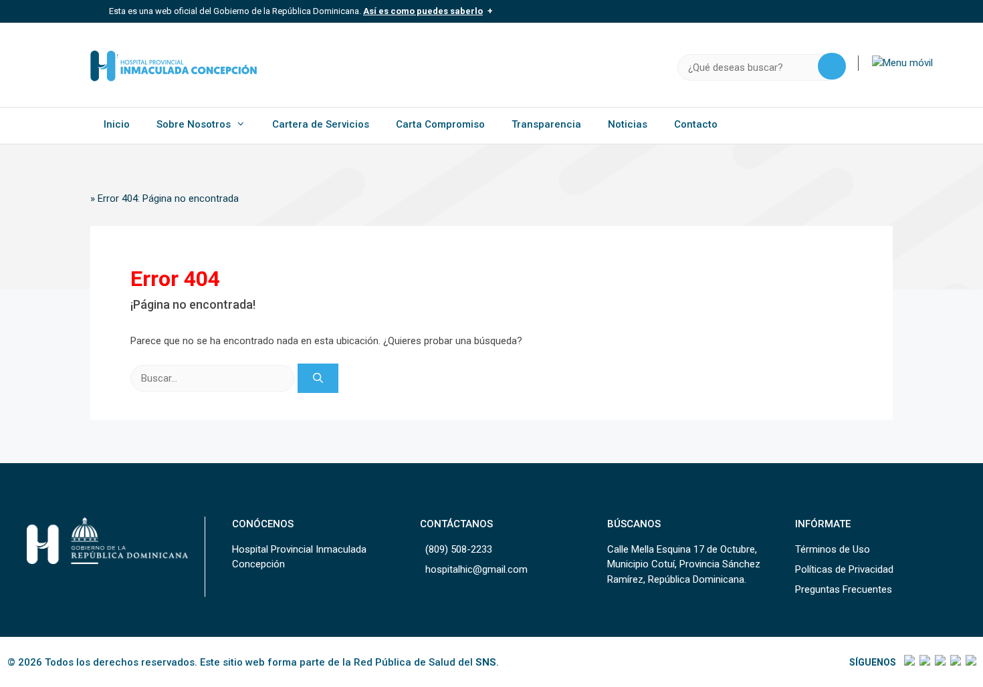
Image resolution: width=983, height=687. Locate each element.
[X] (923, 662)
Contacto (696, 124)
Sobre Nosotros (193, 124)
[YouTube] (970, 662)
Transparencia (546, 124)
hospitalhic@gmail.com (476, 569)
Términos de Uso (832, 549)
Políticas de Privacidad (844, 569)
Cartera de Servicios (320, 124)
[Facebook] (908, 662)
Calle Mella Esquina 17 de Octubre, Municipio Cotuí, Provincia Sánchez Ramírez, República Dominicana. (683, 564)
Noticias (627, 124)
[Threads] (954, 662)
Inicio (117, 124)
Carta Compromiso (440, 124)
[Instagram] (939, 662)
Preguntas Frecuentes (843, 589)
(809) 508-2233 (458, 549)
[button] (902, 63)
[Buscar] (318, 379)
